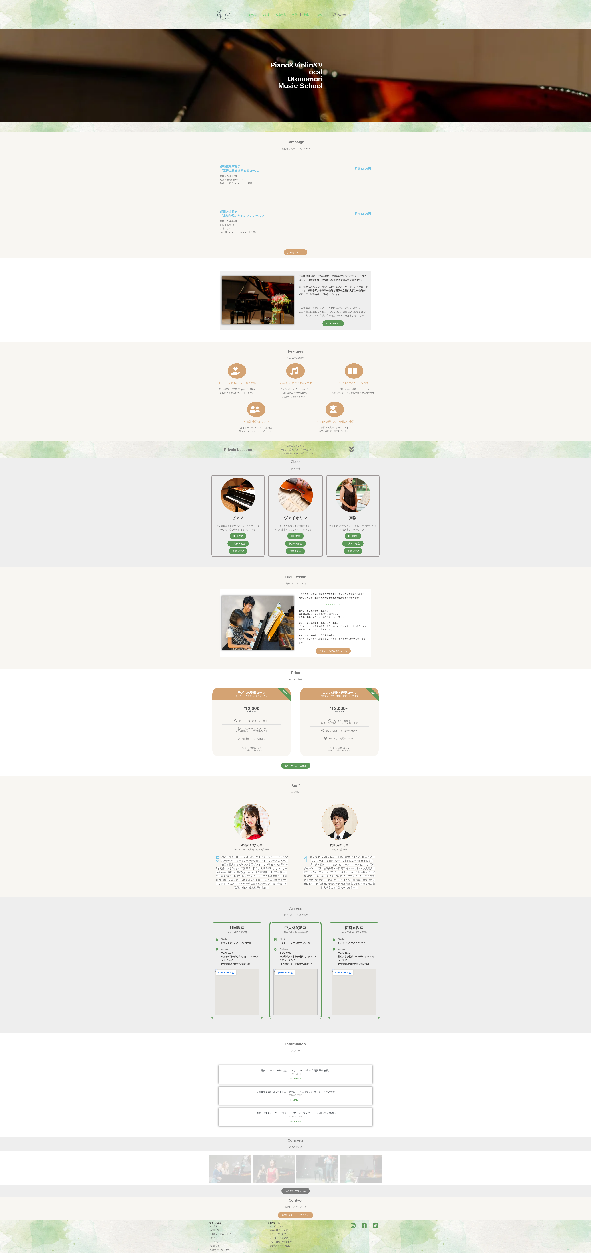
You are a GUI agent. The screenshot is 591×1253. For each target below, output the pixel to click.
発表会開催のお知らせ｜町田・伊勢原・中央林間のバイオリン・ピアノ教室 (295, 1091)
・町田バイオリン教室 (278, 1237)
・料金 (212, 1237)
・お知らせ (214, 1245)
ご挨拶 (266, 14)
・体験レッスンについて (220, 1234)
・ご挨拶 (213, 1226)
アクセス (320, 14)
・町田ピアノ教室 (276, 1226)
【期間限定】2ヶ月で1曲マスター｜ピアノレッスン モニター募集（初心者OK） (295, 1113)
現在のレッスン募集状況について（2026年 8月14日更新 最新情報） (295, 1070)
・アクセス (214, 1241)
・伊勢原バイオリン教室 (279, 1245)
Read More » (295, 1079)
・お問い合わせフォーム (220, 1249)
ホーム (252, 14)
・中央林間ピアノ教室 (278, 1230)
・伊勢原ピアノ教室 (277, 1234)
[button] (353, 536)
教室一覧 (281, 14)
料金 (306, 14)
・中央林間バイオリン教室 (280, 1241)
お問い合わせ (339, 14)
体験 (294, 14)
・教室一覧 (214, 1230)
